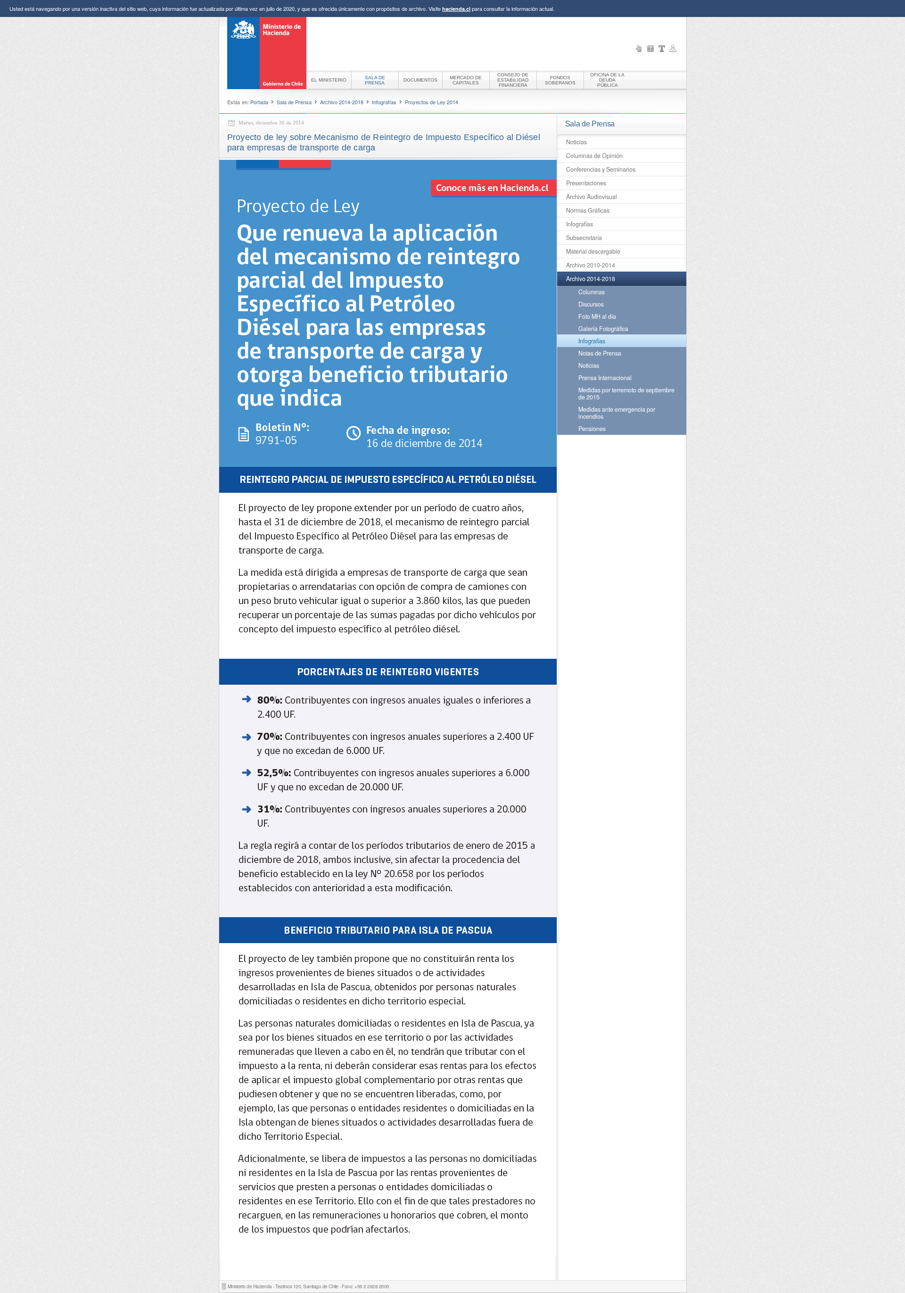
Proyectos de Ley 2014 (431, 102)
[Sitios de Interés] (639, 48)
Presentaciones (586, 183)
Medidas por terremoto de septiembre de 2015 (626, 393)
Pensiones (592, 428)
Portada (259, 102)
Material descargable (593, 251)
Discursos (591, 304)
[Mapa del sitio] (673, 48)
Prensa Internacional (605, 377)
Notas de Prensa (599, 353)
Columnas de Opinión (594, 155)
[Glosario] (662, 48)
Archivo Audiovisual (591, 196)
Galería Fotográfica (603, 328)
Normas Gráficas (587, 210)
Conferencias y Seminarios (600, 169)
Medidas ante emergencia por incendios (616, 413)
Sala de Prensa (294, 102)
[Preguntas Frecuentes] (650, 48)
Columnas (591, 292)
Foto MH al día (597, 316)
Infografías (384, 102)
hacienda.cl (456, 8)
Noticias (576, 142)
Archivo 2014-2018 (341, 102)
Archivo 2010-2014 (590, 265)
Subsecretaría (584, 237)
